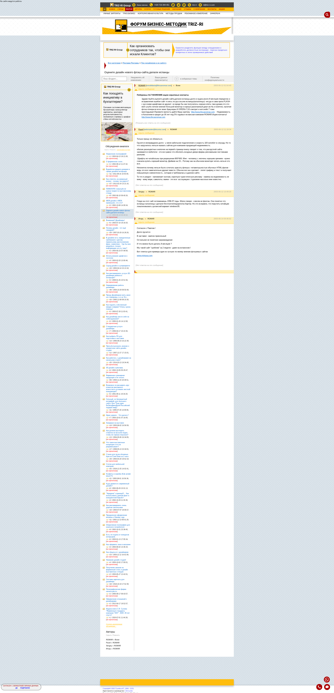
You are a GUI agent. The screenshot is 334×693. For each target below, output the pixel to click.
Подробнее (25, 688)
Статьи (121, 9)
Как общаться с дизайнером (117, 552)
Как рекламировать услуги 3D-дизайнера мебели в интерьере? (118, 275)
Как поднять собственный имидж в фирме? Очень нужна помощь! (118, 307)
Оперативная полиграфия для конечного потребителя (118, 526)
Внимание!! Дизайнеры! (115, 220)
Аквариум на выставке (115, 423)
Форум (129, 9)
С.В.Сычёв (129, 691)
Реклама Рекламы (131, 63)
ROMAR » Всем (112, 640)
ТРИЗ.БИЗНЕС (129, 13)
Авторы (138, 9)
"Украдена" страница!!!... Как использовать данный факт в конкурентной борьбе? (117, 495)
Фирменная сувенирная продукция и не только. (115, 376)
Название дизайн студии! (116, 560)
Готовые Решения (161, 9)
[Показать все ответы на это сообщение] (153, 123)
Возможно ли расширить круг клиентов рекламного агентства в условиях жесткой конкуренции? (118, 388)
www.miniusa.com (145, 255)
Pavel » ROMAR (113, 643)
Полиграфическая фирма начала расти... (116, 590)
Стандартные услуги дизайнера (114, 327)
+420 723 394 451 (161, 5)
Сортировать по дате (123, 149)
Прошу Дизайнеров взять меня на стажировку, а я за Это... (118, 296)
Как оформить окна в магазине (118, 544)
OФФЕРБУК (215, 13)
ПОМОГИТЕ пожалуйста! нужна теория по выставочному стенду (118, 191)
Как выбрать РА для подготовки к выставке (115, 337)
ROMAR (141, 85)
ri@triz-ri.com (209, 5)
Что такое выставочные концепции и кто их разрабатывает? (115, 444)
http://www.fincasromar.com (203, 112)
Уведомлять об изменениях (137, 78)
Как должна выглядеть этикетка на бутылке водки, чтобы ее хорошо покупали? (117, 433)
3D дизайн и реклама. (114, 368)
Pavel (140, 129)
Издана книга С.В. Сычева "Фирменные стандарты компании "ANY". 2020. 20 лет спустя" (118, 612)
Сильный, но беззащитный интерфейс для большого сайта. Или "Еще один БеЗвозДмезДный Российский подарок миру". (118, 403)
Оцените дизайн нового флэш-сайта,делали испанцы (118, 212)
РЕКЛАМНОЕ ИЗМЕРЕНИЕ (196, 13)
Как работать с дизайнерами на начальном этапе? (118, 359)
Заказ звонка (142, 5)
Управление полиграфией (116, 154)
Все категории (114, 63)
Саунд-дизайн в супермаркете (118, 266)
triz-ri (194, 5)
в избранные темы (188, 79)
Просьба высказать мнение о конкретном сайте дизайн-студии (117, 348)
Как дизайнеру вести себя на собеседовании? (117, 318)
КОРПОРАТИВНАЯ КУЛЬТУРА (150, 13)
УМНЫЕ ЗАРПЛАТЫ (111, 13)
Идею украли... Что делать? (117, 415)
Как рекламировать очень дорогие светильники (116, 506)
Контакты (212, 9)
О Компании (199, 9)
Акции (222, 9)
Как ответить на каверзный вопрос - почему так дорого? (117, 180)
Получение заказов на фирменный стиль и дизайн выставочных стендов (117, 570)
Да (17, 688)
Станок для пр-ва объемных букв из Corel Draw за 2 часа (117, 455)
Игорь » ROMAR (113, 649)
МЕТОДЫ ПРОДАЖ (174, 13)
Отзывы (187, 9)
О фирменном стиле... (115, 162)
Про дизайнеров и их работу (153, 63)
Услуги (147, 9)
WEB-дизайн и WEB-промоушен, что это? (114, 202)
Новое (112, 9)
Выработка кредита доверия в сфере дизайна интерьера (118, 170)
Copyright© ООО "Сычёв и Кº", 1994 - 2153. (118, 688)
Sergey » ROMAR (113, 646)
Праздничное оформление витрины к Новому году (116, 516)
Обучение (176, 9)
